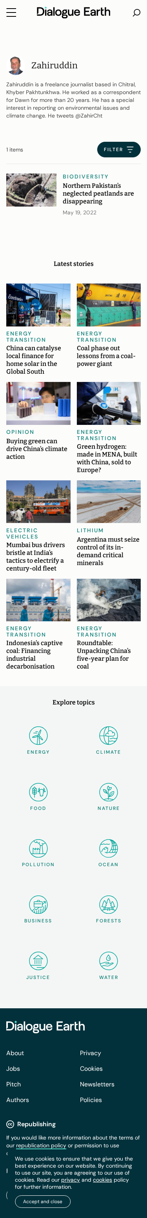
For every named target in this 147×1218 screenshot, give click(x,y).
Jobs (13, 1069)
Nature (109, 808)
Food (38, 808)
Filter (113, 149)
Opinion (20, 431)
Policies (91, 1100)
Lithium (90, 530)
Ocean (108, 864)
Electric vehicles (22, 533)
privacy (70, 1179)
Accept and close (42, 1201)
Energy (38, 752)
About (15, 1053)
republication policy (41, 1145)
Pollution (38, 864)
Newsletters (97, 1084)
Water (108, 977)
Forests (109, 921)
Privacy (90, 1053)
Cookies (91, 1069)
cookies (102, 1179)
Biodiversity (86, 176)
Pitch (13, 1084)
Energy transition (26, 336)
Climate (108, 752)
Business (38, 921)
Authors (17, 1100)
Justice (38, 977)
